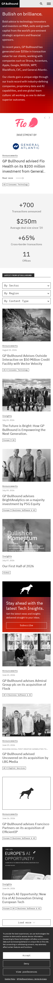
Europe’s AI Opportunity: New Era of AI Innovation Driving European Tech (24, 898)
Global (6, 572)
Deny (26, 963)
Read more (7, 178)
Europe (6, 440)
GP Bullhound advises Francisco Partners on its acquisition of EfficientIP (25, 828)
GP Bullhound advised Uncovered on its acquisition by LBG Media (25, 758)
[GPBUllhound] (10, 3)
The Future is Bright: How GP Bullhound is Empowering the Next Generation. (23, 429)
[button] (45, 117)
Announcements (10, 155)
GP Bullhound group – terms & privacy (32, 979)
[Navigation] (48, 3)
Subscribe (26, 625)
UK (14, 440)
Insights (7, 416)
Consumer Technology (18, 184)
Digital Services (16, 768)
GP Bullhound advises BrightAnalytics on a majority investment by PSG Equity (23, 500)
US (4, 184)
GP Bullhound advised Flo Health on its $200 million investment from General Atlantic (23, 168)
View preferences (26, 971)
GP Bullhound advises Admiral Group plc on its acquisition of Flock (24, 684)
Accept (26, 955)
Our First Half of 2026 (18, 566)
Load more (24, 922)
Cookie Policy (10, 979)
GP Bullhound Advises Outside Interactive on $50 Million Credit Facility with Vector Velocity (26, 359)
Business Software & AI (24, 510)
